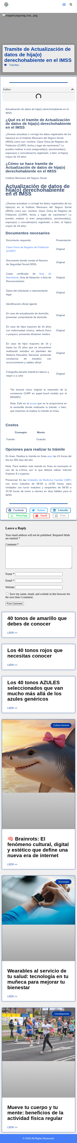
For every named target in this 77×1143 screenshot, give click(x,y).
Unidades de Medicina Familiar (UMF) (49, 479)
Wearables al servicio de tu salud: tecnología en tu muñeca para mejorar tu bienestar (37, 979)
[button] (64, 4)
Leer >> (12, 632)
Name (9, 573)
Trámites (14, 65)
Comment (12, 544)
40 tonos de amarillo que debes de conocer (37, 621)
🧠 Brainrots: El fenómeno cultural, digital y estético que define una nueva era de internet (38, 847)
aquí (49, 456)
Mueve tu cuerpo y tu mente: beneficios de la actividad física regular (35, 1113)
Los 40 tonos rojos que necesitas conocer (35, 653)
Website (9, 587)
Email (9, 580)
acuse (33, 403)
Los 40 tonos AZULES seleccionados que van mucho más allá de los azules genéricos (35, 691)
